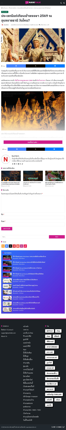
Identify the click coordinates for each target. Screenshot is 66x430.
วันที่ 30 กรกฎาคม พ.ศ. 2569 (23, 80)
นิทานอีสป (26, 376)
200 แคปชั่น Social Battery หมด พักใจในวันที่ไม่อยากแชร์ (26, 303)
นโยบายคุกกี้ (11, 427)
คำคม (58, 331)
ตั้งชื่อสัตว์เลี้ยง (27, 359)
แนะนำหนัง (27, 343)
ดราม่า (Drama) (52, 347)
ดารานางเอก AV (52, 357)
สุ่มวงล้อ (25, 366)
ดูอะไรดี (25, 339)
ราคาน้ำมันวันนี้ (28, 369)
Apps (24, 349)
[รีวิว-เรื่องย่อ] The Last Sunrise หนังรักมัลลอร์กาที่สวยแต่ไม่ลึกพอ (28, 274)
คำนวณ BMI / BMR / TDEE (32, 410)
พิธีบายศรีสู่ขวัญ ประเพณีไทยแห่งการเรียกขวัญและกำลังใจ (54, 183)
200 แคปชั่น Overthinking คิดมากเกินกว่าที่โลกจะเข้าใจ (26, 297)
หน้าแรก (5, 8)
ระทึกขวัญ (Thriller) (54, 394)
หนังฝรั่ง (49, 400)
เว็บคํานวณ (26, 413)
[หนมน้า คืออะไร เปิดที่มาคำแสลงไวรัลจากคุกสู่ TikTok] (7, 286)
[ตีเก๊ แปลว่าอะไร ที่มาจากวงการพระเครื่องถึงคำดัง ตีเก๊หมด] (7, 292)
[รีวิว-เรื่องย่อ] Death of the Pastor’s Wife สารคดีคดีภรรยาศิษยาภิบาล (29, 256)
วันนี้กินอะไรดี (27, 420)
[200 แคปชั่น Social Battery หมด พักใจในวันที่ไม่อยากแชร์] (7, 304)
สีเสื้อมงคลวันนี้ (28, 383)
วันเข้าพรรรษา (41, 80)
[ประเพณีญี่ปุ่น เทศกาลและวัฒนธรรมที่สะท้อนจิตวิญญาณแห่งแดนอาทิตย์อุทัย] (11, 176)
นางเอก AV (50, 368)
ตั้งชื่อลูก (26, 356)
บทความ (25, 330)
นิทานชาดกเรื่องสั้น (53, 378)
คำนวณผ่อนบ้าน (28, 400)
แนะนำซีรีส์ (26, 346)
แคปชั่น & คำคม (28, 333)
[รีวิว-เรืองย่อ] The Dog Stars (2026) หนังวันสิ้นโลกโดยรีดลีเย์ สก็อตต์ (29, 262)
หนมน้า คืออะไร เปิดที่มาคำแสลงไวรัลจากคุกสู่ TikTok (25, 285)
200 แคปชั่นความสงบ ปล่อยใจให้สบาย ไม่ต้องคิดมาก (25, 279)
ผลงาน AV (50, 389)
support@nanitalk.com (8, 333)
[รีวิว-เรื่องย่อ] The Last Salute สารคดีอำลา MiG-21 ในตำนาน (27, 268)
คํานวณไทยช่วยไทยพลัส (31, 417)
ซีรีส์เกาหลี (50, 341)
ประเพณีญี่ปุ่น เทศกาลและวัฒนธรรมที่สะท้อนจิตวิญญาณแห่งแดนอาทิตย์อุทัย (10, 183)
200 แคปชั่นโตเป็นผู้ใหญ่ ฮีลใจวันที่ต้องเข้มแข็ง (24, 308)
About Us (4, 336)
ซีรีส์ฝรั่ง (56, 336)
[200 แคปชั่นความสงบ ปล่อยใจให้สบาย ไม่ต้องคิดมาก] (7, 280)
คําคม (48, 336)
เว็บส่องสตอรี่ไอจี (28, 386)
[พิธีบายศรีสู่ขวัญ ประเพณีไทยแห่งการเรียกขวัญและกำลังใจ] (55, 176)
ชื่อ (2, 214)
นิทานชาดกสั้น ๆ (52, 373)
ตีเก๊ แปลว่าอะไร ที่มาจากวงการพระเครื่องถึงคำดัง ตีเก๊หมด (26, 291)
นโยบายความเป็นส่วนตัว (20, 427)
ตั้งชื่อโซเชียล (27, 353)
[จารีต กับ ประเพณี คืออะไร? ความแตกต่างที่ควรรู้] (33, 176)
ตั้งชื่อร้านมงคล (28, 373)
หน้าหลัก (26, 326)
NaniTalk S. (6, 24)
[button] (1, 38)
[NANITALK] (33, 3)
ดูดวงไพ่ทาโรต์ (27, 380)
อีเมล (3, 221)
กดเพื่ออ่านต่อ (32, 142)
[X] (17, 164)
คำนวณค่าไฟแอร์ (28, 390)
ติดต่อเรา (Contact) (7, 330)
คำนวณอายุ (27, 393)
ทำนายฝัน (26, 363)
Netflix (50, 331)
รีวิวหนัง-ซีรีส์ (27, 336)
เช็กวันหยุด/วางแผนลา (30, 396)
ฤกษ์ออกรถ (27, 407)
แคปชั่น (49, 405)
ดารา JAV (50, 352)
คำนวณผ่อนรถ (28, 403)
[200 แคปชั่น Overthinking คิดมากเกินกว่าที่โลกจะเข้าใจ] (7, 298)
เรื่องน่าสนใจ (12, 8)
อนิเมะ (58, 400)
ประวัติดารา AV (51, 384)
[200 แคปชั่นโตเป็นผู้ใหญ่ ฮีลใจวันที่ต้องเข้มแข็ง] (7, 309)
